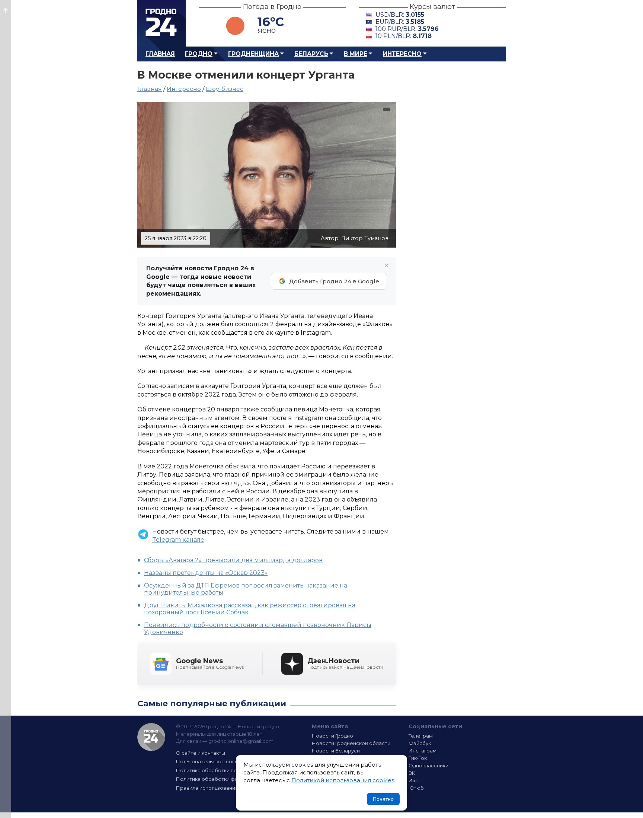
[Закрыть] (386, 265)
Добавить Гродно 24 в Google (334, 281)
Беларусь (311, 53)
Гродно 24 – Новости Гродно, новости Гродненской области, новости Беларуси (161, 23)
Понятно (383, 799)
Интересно (402, 53)
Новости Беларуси (336, 751)
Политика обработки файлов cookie (222, 779)
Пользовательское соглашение (216, 761)
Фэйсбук (420, 743)
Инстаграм (422, 751)
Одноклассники (428, 765)
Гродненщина (253, 53)
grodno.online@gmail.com (240, 741)
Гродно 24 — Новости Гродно (151, 737)
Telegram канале (178, 539)
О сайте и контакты (200, 753)
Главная (160, 53)
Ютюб (416, 788)
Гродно (198, 53)
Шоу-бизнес (224, 88)
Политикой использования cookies (342, 780)
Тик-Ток (418, 758)
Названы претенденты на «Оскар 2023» (206, 572)
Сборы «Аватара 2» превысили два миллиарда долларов (233, 560)
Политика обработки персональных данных (231, 770)
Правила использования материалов (223, 788)
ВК (412, 773)
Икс (413, 780)
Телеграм (421, 736)
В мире (355, 53)
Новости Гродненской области (351, 743)
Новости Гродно (332, 736)
